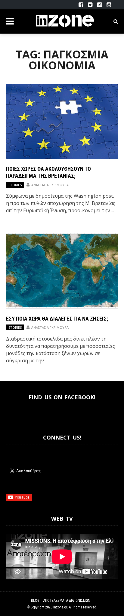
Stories (15, 185)
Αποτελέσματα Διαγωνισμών (66, 600)
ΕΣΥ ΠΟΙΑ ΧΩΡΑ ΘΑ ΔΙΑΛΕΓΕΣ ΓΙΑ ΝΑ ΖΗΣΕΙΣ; (57, 318)
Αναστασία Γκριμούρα (50, 185)
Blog (35, 600)
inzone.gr (60, 607)
